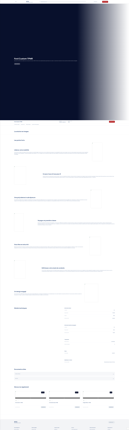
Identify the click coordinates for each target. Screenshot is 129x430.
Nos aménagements (17, 427)
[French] (114, 1)
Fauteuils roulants (56, 427)
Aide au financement (92, 429)
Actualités (109, 429)
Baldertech (55, 429)
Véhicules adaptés (34, 427)
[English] (113, 1)
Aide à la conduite (16, 429)
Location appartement (74, 429)
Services (72, 427)
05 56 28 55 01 (95, 1)
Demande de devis (112, 121)
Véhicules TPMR (34, 429)
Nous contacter (105, 1)
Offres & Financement (93, 427)
